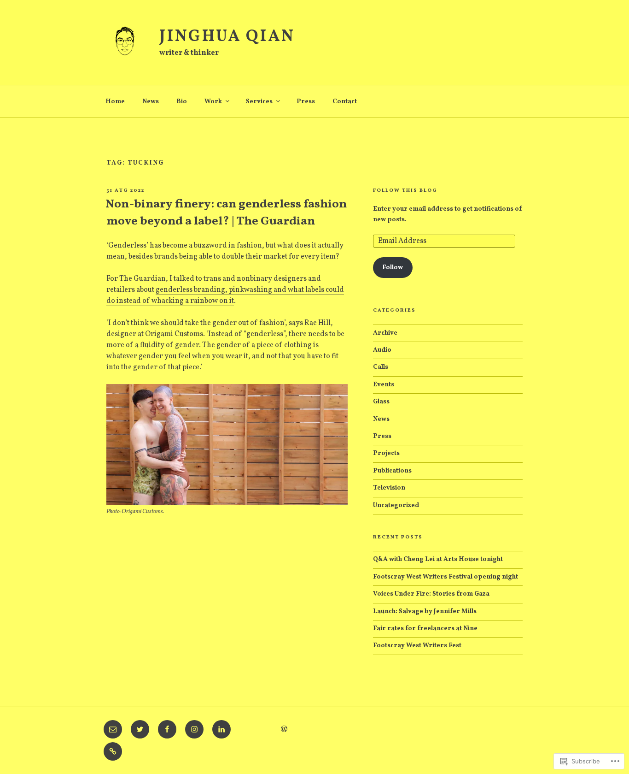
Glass (381, 401)
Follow (392, 267)
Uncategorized (396, 505)
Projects (386, 453)
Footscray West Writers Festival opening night (445, 577)
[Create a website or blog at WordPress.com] (284, 730)
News (150, 101)
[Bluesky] (113, 751)
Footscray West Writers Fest (417, 645)
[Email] (113, 729)
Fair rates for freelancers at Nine (425, 628)
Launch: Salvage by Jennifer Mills (425, 611)
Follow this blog (405, 190)
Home (115, 101)
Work (213, 101)
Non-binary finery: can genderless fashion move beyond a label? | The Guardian (226, 212)
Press (306, 101)
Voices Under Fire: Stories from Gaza (431, 594)
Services (259, 101)
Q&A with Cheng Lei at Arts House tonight (438, 559)
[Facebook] (167, 729)
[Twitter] (140, 729)
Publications (392, 471)
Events (383, 384)
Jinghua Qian (227, 36)
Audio (382, 350)
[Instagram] (194, 729)
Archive (385, 333)
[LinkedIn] (221, 729)
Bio (181, 101)
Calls (380, 367)
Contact (344, 101)
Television (389, 488)
